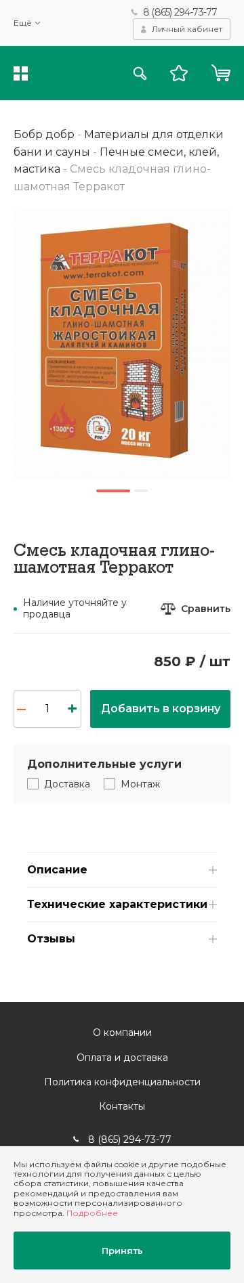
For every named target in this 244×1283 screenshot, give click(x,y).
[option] (122, 344)
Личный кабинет (187, 29)
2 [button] (141, 491)
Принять (122, 1250)
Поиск (140, 73)
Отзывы (51, 938)
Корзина (220, 73)
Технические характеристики (117, 904)
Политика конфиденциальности (122, 1082)
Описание (57, 869)
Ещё (23, 23)
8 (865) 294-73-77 (180, 12)
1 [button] (113, 491)
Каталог (21, 73)
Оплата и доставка (122, 1057)
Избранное (179, 73)
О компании (122, 1032)
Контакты (122, 1106)
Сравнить (205, 609)
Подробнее (92, 1213)
